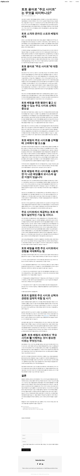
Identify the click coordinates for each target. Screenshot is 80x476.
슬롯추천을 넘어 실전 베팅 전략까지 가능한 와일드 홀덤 (33, 409)
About (71, 1)
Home (66, 1)
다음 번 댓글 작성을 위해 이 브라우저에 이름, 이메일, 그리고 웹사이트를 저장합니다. (40, 445)
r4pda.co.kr (5, 1)
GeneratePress (46, 474)
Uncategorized (26, 406)
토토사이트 (46, 315)
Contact (77, 1)
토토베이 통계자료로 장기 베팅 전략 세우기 (31, 407)
